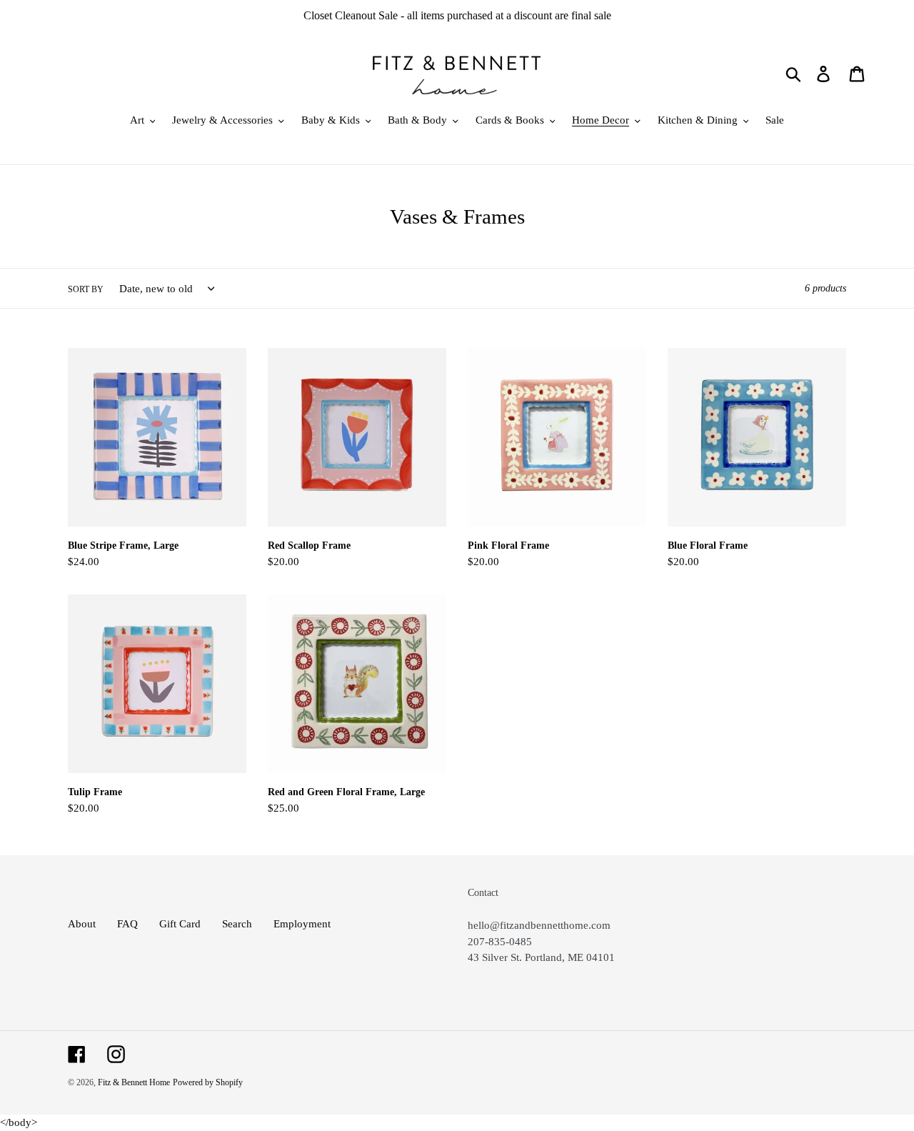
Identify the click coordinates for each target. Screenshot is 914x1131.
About (82, 924)
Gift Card (180, 924)
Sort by (86, 289)
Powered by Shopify (208, 1082)
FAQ (127, 924)
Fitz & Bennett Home (134, 1082)
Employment (302, 924)
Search (237, 924)
